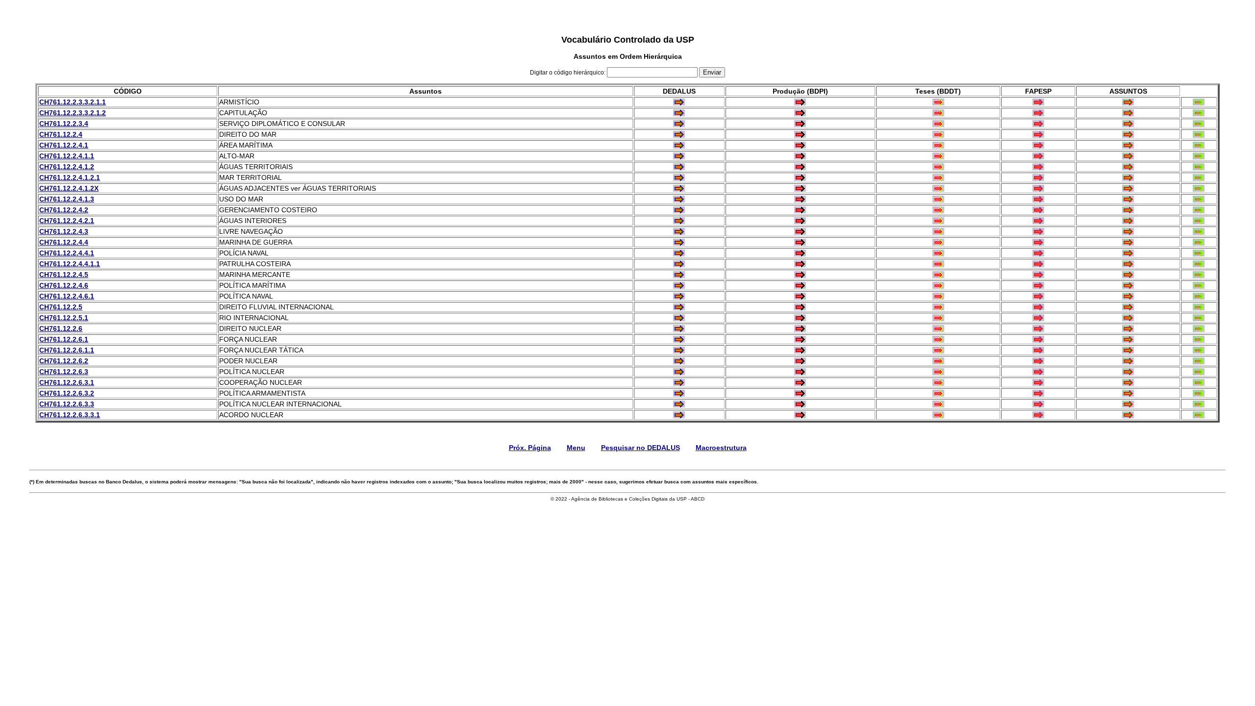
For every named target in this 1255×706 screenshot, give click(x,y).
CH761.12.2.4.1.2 (66, 167)
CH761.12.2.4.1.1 (66, 156)
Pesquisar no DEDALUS (640, 448)
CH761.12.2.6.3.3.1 (69, 415)
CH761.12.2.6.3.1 (66, 382)
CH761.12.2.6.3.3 (66, 404)
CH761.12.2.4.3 (63, 231)
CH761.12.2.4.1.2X (69, 188)
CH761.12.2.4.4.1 (66, 253)
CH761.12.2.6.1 (63, 339)
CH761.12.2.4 (60, 134)
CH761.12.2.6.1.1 (66, 350)
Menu (576, 448)
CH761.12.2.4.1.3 (66, 199)
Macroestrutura (721, 448)
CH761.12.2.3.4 (63, 123)
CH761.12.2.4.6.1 (66, 296)
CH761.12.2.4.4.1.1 (69, 264)
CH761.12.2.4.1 (63, 145)
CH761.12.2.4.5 (63, 274)
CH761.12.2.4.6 (63, 285)
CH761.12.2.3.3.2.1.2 (72, 113)
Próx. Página (530, 448)
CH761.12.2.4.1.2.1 (69, 177)
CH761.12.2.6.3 (63, 372)
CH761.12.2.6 (60, 328)
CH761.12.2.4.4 (63, 242)
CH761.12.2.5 (60, 307)
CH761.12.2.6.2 (63, 361)
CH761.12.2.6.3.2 (66, 393)
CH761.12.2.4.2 (63, 210)
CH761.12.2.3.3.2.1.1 (72, 102)
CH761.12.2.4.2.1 (66, 221)
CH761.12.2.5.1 (63, 318)
